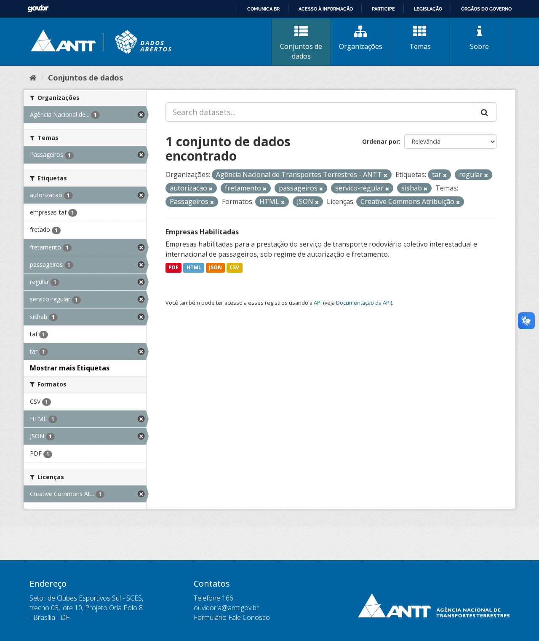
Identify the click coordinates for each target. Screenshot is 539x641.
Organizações (360, 46)
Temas (420, 46)
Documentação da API (363, 302)
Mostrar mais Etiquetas (69, 368)
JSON (215, 267)
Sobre (479, 46)
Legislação (428, 9)
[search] (485, 112)
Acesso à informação (326, 9)
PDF (173, 267)
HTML (194, 267)
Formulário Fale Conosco (232, 617)
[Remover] (385, 175)
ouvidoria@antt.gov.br (226, 607)
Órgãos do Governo (486, 9)
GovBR (37, 9)
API (318, 302)
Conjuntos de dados (301, 51)
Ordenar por (380, 141)
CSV (234, 267)
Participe (383, 9)
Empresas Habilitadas (202, 231)
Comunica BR (263, 9)
